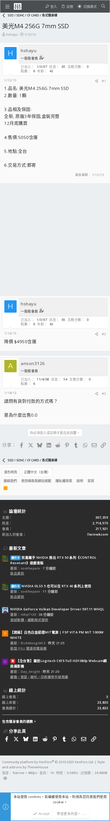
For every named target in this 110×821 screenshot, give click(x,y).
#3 (104, 393)
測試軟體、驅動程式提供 (29, 620)
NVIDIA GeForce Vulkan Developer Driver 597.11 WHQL (57, 609)
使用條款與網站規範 (36, 480)
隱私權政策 (64, 480)
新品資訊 (17, 573)
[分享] (96, 81)
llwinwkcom (97, 534)
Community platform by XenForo (48, 762)
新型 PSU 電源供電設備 (28, 648)
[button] (7, 6)
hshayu (12, 34)
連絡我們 (10, 480)
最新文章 (17, 548)
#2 (104, 334)
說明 (79, 480)
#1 (104, 81)
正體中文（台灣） (37, 472)
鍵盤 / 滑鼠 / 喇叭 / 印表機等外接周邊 (39, 677)
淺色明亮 (10, 472)
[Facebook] (4, 784)
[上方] (98, 480)
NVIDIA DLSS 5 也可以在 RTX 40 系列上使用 (51, 586)
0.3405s (72, 772)
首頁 (90, 480)
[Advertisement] (55, 239)
